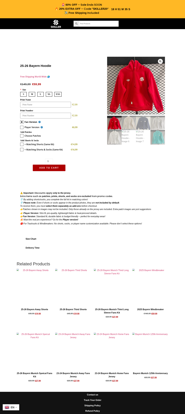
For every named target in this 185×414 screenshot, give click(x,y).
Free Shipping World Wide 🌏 (35, 76)
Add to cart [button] (34, 321)
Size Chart (31, 239)
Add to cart (49, 168)
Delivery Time (33, 248)
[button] (23, 23)
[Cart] (141, 23)
